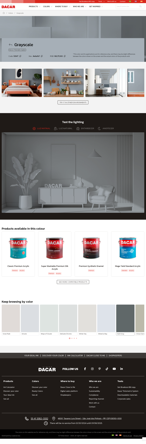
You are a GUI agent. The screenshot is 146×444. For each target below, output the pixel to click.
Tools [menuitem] (100, 1)
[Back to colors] (11, 44)
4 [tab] (76, 338)
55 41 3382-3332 (39, 418)
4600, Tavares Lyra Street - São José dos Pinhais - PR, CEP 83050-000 (90, 418)
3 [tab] (74, 338)
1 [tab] (69, 338)
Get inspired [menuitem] (94, 6)
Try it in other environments (73, 102)
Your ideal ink (31, 355)
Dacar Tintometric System (127, 391)
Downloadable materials (127, 395)
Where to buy (67, 381)
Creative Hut (15, 435)
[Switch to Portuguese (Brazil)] (113, 435)
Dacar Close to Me (95, 355)
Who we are (95, 381)
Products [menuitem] (33, 6)
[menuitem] (130, 1)
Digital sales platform (69, 391)
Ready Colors (37, 391)
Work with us (94, 403)
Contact (92, 407)
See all (6, 399)
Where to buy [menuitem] (61, 6)
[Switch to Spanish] (120, 435)
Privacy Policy (138, 435)
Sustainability (94, 391)
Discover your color (53, 355)
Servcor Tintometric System (17, 50)
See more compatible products (73, 282)
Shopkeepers (115, 355)
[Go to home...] (8, 6)
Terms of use (127, 435)
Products (8, 381)
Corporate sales (123, 399)
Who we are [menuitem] (78, 6)
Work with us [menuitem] (111, 1)
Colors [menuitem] (46, 6)
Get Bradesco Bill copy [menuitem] (87, 1)
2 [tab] (71, 338)
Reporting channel (96, 399)
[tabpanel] (11, 320)
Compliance (93, 395)
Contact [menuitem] (122, 1)
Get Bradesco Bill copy (126, 387)
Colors (10, 13)
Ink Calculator (75, 355)
